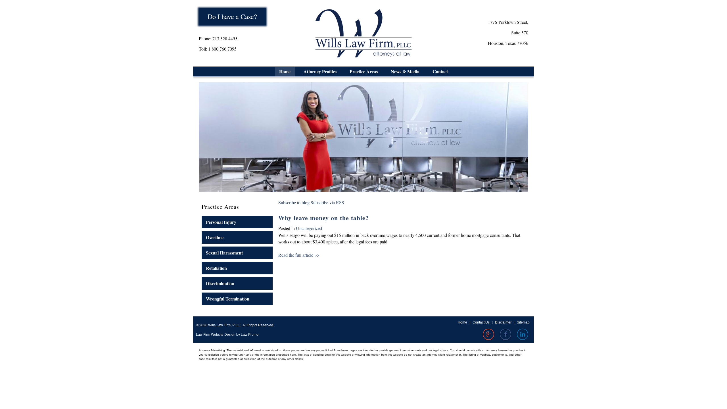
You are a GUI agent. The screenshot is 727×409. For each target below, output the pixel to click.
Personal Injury (221, 222)
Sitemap (523, 322)
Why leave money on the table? (323, 217)
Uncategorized (309, 228)
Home (285, 71)
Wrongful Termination (227, 298)
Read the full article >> (298, 255)
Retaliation (216, 268)
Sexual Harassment (224, 252)
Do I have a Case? (232, 16)
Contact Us (481, 322)
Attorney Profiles (320, 71)
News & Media (405, 71)
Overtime (214, 237)
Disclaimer (503, 322)
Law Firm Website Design (215, 335)
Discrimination (220, 283)
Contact (440, 71)
